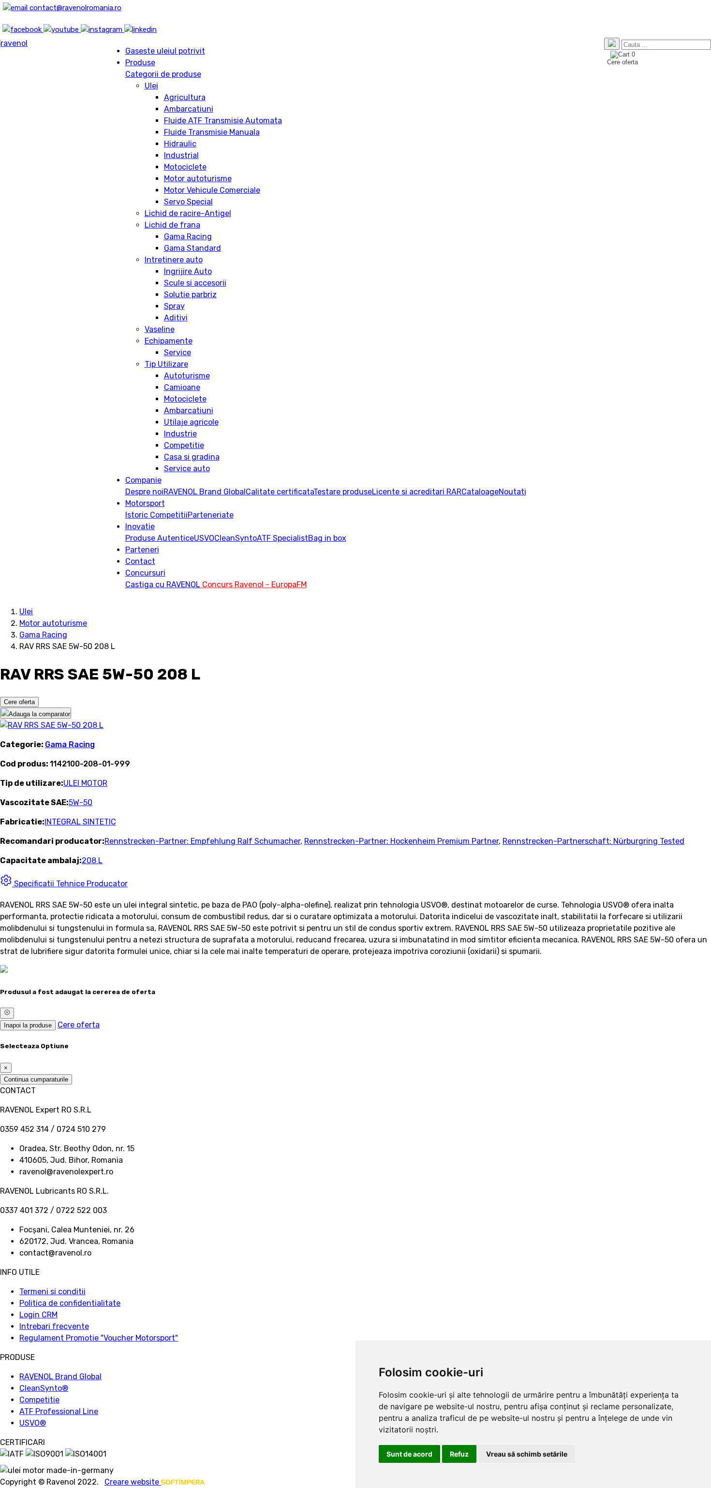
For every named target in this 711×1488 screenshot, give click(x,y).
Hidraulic (180, 143)
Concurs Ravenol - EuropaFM (253, 584)
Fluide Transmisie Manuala (212, 132)
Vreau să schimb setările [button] (526, 1454)
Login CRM (38, 1314)
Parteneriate (211, 515)
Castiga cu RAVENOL (162, 584)
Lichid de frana (172, 225)
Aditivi (176, 317)
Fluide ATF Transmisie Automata (223, 120)
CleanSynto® (43, 1388)
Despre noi (144, 491)
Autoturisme (187, 375)
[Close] (7, 1013)
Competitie (184, 445)
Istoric (137, 515)
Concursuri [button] (145, 573)
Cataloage (480, 491)
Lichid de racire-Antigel (188, 213)
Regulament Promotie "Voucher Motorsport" (98, 1338)
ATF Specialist (282, 538)
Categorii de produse (163, 74)
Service (177, 352)
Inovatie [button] (140, 526)
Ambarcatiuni (188, 109)
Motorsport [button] (145, 503)
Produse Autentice (159, 538)
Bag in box (327, 538)
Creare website (132, 1482)
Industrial (181, 155)
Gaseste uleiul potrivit (165, 51)
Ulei (151, 85)
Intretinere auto (174, 259)
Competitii (169, 515)
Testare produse (342, 491)
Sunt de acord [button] (409, 1454)
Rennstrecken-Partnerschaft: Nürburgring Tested (593, 841)
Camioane (182, 387)
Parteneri (142, 549)
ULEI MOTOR (85, 783)
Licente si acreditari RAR (416, 491)
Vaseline (160, 329)
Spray (174, 306)
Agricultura (185, 97)
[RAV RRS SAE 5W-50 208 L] (52, 725)
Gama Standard (192, 248)
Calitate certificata (279, 491)
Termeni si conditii (52, 1291)
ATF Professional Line (58, 1411)
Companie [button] (143, 480)
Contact (140, 561)
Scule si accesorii (195, 283)
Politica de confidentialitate (69, 1303)
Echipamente (169, 341)
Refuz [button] (459, 1454)
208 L (92, 860)
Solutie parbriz (190, 294)
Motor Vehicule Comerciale (212, 190)
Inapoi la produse (28, 1025)
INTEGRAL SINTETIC (80, 821)
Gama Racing (188, 236)
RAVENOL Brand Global (204, 491)
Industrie (180, 433)
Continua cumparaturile (36, 1079)
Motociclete (185, 167)
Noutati (512, 491)
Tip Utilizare (166, 364)
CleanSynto (235, 538)
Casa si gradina (192, 457)
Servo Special (188, 201)
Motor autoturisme (198, 178)
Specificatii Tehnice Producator (70, 883)
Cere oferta (19, 702)
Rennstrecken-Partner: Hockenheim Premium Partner (401, 841)
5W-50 (80, 802)
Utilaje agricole (191, 422)
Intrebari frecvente (54, 1326)
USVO (204, 538)
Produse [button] (140, 62)
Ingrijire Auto (188, 271)
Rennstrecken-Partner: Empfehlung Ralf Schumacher (202, 841)
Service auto (187, 468)
